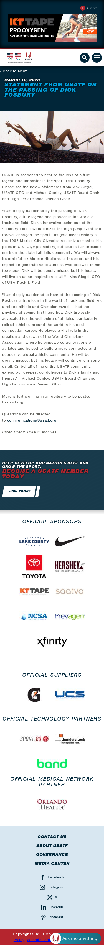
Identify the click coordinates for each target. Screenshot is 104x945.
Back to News (15, 71)
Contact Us (52, 837)
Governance (52, 854)
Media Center (52, 863)
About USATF (52, 846)
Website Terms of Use (47, 940)
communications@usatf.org (32, 420)
